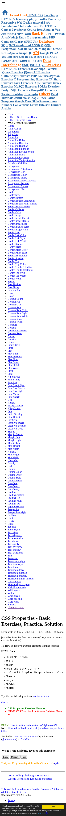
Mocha (11, 33)
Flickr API (50, 56)
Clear (10, 293)
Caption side (14, 290)
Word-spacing (15, 598)
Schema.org (21, 19)
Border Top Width (17, 275)
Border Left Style (16, 238)
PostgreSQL (9, 48)
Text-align (13, 532)
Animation (13, 137)
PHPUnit (32, 41)
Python (60, 33)
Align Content (15, 128)
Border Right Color (17, 249)
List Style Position (17, 425)
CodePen (25, 739)
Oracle (57, 48)
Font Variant (14, 394)
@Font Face (14, 376)
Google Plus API (51, 53)
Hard (24, 757)
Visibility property (17, 587)
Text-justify (13, 544)
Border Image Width (18, 229)
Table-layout (14, 529)
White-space (14, 590)
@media (12, 451)
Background (14, 166)
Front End (18, 15)
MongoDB (45, 48)
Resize (11, 521)
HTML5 (6, 19)
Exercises (53, 65)
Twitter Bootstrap (49, 19)
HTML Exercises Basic (19, 120)
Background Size (16, 189)
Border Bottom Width (19, 206)
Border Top (13, 261)
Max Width (13, 448)
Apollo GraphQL (20, 53)
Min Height (13, 454)
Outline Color (15, 471)
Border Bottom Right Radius (22, 203)
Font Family (14, 379)
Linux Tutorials (40, 105)
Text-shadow (14, 549)
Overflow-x (14, 486)
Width (11, 593)
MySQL (46, 45)
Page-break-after (16, 506)
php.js (33, 19)
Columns (12, 324)
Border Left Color (17, 235)
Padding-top (14, 503)
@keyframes (14, 408)
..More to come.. (16, 607)
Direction (12, 339)
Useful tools (21, 98)
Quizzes (56, 105)
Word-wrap (13, 601)
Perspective (13, 509)
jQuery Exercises (12, 72)
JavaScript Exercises (43, 69)
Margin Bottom (15, 434)
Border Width (14, 278)
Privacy (11, 800)
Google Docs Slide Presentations (36, 101)
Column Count (15, 298)
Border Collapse (16, 209)
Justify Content (15, 405)
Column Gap (14, 304)
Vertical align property (19, 584)
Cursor (11, 336)
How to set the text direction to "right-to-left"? (33, 725)
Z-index (12, 604)
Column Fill (14, 301)
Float (10, 371)
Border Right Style (17, 252)
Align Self (13, 134)
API (36, 53)
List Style (12, 420)
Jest (3, 33)
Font (10, 373)
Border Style (14, 195)
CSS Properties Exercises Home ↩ (26, 708)
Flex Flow (13, 359)
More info (41, 813)
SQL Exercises (42, 83)
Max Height (14, 446)
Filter (10, 347)
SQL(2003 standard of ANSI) (20, 45)
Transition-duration (17, 572)
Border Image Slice (17, 223)
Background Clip (16, 172)
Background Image (17, 177)
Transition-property (17, 575)
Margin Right (14, 440)
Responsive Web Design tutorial (22, 22)
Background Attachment (20, 169)
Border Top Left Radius (20, 267)
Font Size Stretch (16, 388)
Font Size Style (15, 391)
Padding (12, 492)
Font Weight (14, 397)
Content (12, 327)
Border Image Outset (18, 218)
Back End (40, 33)
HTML (32, 15)
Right (10, 523)
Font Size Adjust (16, 385)
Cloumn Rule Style (17, 313)
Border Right (14, 247)
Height (11, 402)
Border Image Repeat (18, 221)
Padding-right (14, 500)
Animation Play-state (18, 157)
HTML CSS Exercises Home (22, 117)
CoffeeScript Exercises (15, 76)
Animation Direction (18, 143)
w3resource (7, 7)
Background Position (18, 183)
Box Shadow (14, 284)
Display (12, 342)
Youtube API (9, 56)
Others (44, 94)
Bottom (11, 281)
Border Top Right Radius (20, 270)
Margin (11, 431)
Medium (15, 757)
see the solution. (41, 696)
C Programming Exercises (31, 79)
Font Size (12, 382)
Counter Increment (17, 330)
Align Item (13, 131)
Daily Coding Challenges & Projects (28, 775)
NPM (20, 33)
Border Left (14, 232)
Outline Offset (15, 474)
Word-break (14, 596)
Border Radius (15, 244)
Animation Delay (16, 140)
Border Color (14, 212)
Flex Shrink (14, 365)
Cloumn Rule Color (18, 310)
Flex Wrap (13, 368)
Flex (10, 350)
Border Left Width (17, 241)
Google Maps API (30, 56)
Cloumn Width (15, 322)
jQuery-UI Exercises (37, 72)
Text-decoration (16, 538)
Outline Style (14, 477)
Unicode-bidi (14, 581)
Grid (10, 399)
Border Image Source (18, 226)
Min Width (13, 457)
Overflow (12, 483)
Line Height (14, 417)
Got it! (53, 806)
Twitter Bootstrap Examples (19, 94)
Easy (5, 757)
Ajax (41, 65)
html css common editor (26, 736)
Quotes (11, 518)
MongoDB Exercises (43, 90)
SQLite (22, 48)
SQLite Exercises (49, 86)
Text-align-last (15, 535)
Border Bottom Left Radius (21, 200)
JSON (34, 65)
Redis (4, 53)
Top (10, 555)
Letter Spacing (15, 414)
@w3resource (9, 739)
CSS (40, 15)
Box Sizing (13, 287)
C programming (37, 37)
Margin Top (14, 443)
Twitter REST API (30, 60)
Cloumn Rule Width (18, 316)
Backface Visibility (17, 163)
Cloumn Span (15, 319)
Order (11, 466)
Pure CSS (38, 26)
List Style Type (15, 428)
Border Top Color (17, 264)
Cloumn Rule (14, 307)
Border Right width (17, 255)
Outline (11, 469)
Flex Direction (15, 356)
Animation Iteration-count (21, 151)
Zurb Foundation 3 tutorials (25, 24)
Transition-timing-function (21, 578)
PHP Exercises (40, 76)
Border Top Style (16, 272)
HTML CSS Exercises (15, 69)
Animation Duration (18, 146)
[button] (33, 3)
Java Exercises (23, 83)
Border (11, 192)
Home (11, 114)
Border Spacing (16, 258)
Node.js (13, 37)
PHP (51, 33)
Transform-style (16, 564)
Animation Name (16, 154)
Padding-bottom (16, 495)
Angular (48, 29)
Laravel (20, 41)
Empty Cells (14, 345)
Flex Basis (13, 353)
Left (10, 411)
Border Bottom (15, 197)
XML (25, 65)
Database (46, 41)
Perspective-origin (17, 512)
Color (10, 296)
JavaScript (51, 15)
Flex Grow (13, 362)
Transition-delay (16, 570)
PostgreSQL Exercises (15, 90)
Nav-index (13, 460)
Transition (13, 567)
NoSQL (33, 48)
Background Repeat (18, 186)
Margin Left (14, 437)
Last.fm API (9, 60)
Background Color (17, 174)
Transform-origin (16, 561)
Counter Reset (15, 333)
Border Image (15, 215)
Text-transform (15, 552)
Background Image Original (22, 180)
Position (12, 515)
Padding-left (14, 497)
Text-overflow (15, 546)
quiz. (56, 763)
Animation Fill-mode (18, 148)
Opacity (12, 463)
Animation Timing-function (21, 160)
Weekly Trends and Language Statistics (30, 778)
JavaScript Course (24, 29)
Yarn (27, 33)
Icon (40, 29)
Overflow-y (14, 489)
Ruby (22, 37)
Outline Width (15, 480)
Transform (13, 558)
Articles (6, 108)
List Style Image (16, 422)
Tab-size (12, 526)
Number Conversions (15, 105)
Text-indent (13, 541)
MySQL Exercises (25, 86)
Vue (57, 29)
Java (4, 37)
